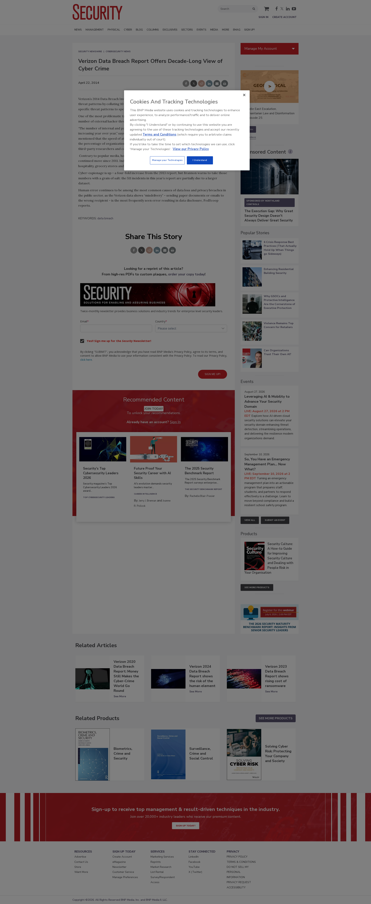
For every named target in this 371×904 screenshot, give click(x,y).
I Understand (200, 160)
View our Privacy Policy (191, 149)
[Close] (244, 95)
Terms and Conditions (159, 134)
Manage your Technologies (167, 160)
